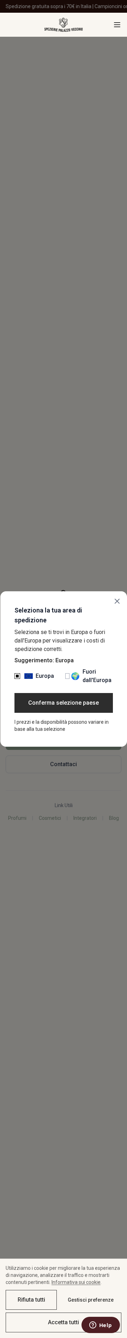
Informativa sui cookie (76, 1282)
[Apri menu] (117, 24)
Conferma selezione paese (63, 702)
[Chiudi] (117, 601)
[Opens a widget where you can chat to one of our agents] (100, 1325)
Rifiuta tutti (31, 1299)
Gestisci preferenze (91, 1300)
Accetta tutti (63, 1322)
